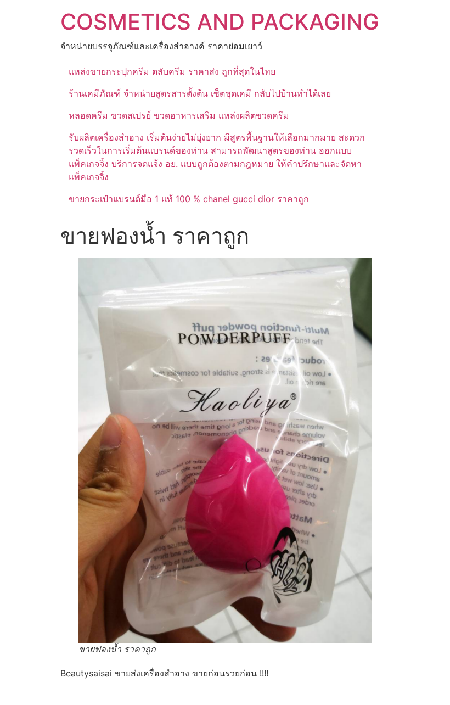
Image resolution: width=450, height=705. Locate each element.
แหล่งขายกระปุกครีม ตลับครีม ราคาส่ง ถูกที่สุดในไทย (172, 71)
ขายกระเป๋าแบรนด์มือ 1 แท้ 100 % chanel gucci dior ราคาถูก (189, 198)
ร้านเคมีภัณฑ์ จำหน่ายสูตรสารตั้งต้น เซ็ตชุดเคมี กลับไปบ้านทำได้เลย (200, 93)
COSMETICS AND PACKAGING (219, 21)
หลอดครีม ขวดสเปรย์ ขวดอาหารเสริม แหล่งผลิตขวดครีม (179, 115)
